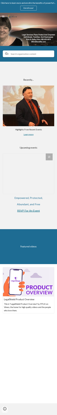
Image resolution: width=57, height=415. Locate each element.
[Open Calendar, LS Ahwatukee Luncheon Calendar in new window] (49, 156)
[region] (28, 6)
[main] (28, 81)
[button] (3, 16)
